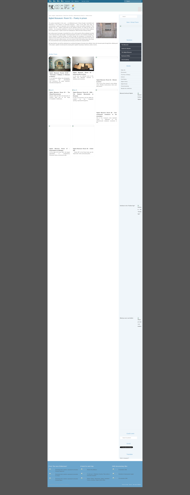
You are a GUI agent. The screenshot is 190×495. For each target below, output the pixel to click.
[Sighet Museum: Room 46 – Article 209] (83, 136)
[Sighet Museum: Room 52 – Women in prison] (107, 67)
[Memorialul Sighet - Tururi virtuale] (130, 30)
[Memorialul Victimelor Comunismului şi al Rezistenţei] (63, 7)
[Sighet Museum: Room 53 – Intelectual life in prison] (83, 63)
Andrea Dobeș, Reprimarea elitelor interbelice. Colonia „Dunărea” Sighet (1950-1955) (98, 479)
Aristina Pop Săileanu (92, 469)
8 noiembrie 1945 (123, 469)
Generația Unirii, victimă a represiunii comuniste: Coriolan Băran (66, 479)
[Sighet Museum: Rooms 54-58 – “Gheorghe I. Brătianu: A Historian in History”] (60, 63)
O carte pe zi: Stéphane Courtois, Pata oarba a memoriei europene (98, 474)
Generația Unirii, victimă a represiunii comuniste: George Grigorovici (66, 470)
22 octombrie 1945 (123, 478)
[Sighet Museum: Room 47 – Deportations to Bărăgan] (60, 136)
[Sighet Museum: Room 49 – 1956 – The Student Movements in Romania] (74, 90)
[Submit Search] (125, 1)
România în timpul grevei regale (126, 474)
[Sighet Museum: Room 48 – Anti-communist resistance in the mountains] (107, 100)
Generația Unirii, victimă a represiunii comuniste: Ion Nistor (66, 475)
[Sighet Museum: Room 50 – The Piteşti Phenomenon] (51, 90)
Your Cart (85, 1)
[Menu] (139, 9)
